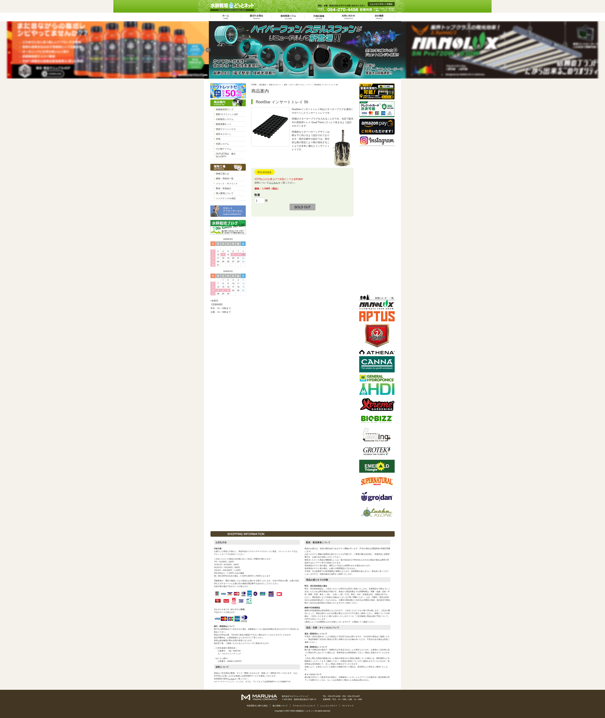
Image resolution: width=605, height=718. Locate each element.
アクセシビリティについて (304, 705)
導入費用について (224, 193)
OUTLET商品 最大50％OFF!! (226, 155)
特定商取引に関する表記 (257, 705)
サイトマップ (347, 705)
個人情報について (280, 705)
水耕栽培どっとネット (304, 710)
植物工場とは (222, 173)
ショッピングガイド (328, 705)
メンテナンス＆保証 (226, 198)
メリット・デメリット (227, 183)
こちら (274, 182)
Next (396, 50)
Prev (209, 50)
